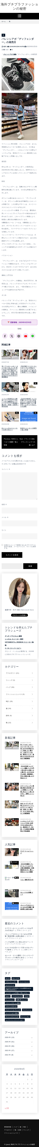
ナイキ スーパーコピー (13, 648)
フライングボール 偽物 (13, 1003)
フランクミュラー (11, 982)
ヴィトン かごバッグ (12, 1016)
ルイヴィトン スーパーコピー (15, 1020)
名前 (4, 504)
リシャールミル (24, 982)
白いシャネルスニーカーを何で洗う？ (10, 428)
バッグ (9, 687)
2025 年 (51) (9, 1042)
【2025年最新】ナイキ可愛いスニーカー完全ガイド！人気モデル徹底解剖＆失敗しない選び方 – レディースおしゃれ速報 (28, 402)
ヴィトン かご (25, 1016)
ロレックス (15, 978)
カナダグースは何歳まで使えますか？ (17, 993)
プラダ (27, 996)
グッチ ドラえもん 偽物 (13, 636)
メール (5, 517)
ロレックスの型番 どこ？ (26, 893)
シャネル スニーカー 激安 (14, 639)
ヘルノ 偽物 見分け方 (27, 879)
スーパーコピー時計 (12, 1013)
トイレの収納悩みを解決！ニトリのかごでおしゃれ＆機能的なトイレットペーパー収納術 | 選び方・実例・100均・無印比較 (10, 402)
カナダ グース (10, 985)
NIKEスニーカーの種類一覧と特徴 (28, 428)
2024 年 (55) (9, 1046)
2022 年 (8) (9, 1055)
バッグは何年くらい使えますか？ (17, 942)
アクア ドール (27, 1010)
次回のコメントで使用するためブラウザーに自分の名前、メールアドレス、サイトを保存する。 (20, 546)
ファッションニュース (15, 694)
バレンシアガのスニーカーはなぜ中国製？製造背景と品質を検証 (27, 907)
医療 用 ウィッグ (21, 999)
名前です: (8, 610)
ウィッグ (10, 680)
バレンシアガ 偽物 (9, 54)
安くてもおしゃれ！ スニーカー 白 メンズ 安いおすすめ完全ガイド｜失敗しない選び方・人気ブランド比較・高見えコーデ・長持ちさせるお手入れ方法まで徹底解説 (10, 371)
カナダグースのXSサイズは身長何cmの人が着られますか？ (18, 989)
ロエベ (8, 996)
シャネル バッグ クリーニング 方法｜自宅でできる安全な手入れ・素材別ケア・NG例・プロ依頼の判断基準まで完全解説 (27, 826)
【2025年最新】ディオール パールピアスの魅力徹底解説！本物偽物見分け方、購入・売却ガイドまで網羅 (27, 868)
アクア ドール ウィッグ (27, 852)
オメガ (8, 978)
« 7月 (7, 1108)
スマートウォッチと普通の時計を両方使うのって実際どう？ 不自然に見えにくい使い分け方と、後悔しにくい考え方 (27, 790)
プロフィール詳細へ (19, 615)
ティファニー (10, 999)
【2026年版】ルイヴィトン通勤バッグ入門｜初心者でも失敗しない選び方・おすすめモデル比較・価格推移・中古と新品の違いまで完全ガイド (27, 772)
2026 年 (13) (9, 1037)
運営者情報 (7, 1127)
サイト (4, 530)
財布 (8, 715)
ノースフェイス (17, 996)
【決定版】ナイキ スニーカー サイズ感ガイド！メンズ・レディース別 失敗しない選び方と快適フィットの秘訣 (28, 369)
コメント (6, 469)
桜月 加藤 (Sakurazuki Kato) (14, 46)
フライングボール (11, 1006)
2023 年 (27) (9, 1050)
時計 (9, 701)
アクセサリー (12, 673)
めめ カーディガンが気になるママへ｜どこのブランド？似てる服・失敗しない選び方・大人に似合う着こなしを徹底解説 (27, 808)
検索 (30, 566)
